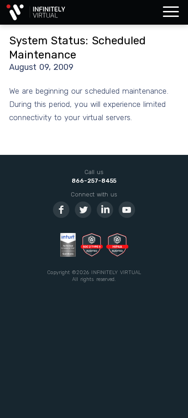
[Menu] (171, 12)
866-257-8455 (94, 180)
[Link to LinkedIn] (105, 209)
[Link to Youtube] (127, 209)
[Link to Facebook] (61, 209)
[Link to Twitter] (83, 209)
